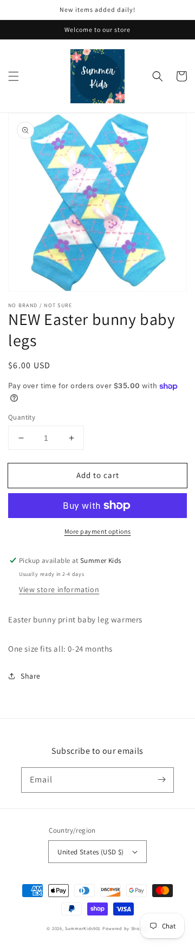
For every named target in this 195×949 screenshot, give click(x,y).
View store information (59, 589)
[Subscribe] (161, 780)
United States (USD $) (90, 852)
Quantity (21, 417)
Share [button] (31, 676)
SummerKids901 (83, 928)
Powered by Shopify (125, 928)
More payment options (97, 531)
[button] (13, 76)
